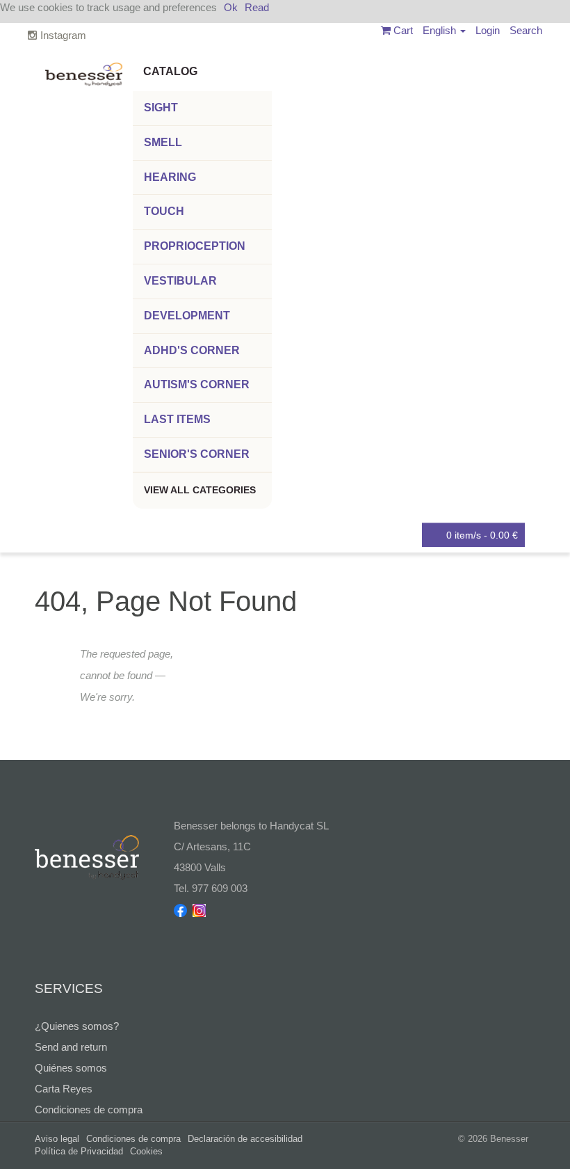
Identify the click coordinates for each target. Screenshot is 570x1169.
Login (487, 30)
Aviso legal (57, 1139)
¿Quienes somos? (77, 1026)
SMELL (163, 142)
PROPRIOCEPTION (194, 246)
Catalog (170, 71)
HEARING (170, 177)
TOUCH (164, 211)
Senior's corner (197, 454)
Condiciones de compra (88, 1109)
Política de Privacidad (79, 1151)
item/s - (482, 535)
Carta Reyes (63, 1089)
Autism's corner (197, 384)
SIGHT (161, 107)
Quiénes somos (71, 1068)
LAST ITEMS (177, 419)
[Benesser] (84, 69)
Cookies (146, 1151)
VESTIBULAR (180, 281)
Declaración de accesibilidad (245, 1139)
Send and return (71, 1047)
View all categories (200, 489)
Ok (231, 7)
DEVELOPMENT (187, 315)
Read (257, 7)
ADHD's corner (192, 350)
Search (526, 30)
